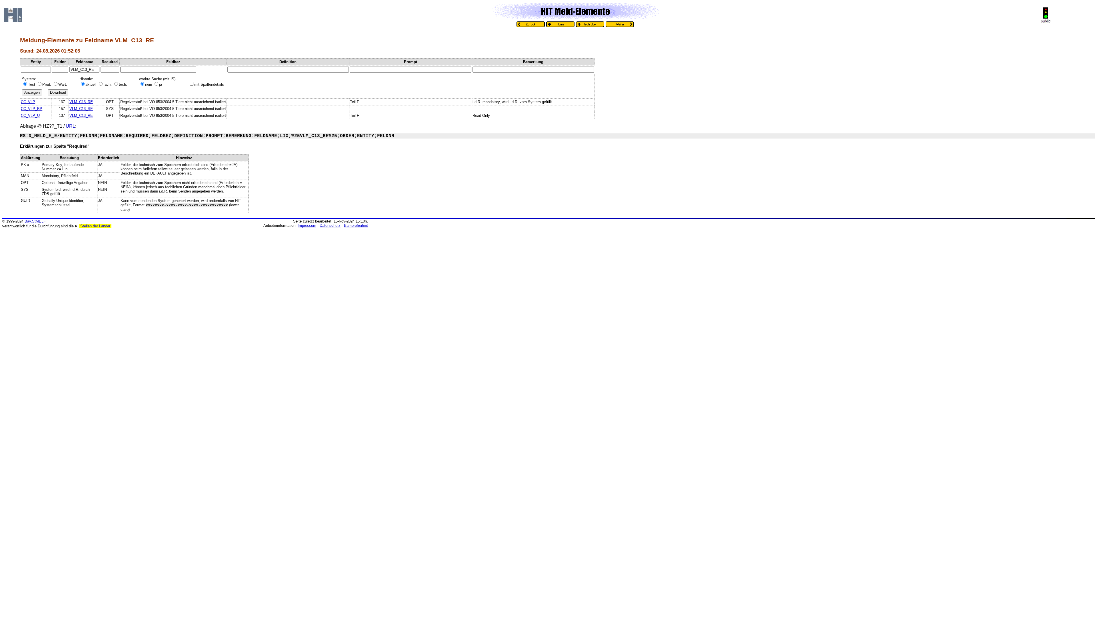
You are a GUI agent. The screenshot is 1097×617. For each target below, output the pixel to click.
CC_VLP (28, 102)
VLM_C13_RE (81, 102)
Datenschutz (330, 225)
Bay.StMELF (35, 221)
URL (70, 126)
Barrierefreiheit (356, 225)
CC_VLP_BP (31, 109)
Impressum (307, 225)
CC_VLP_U (30, 115)
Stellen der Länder (95, 226)
